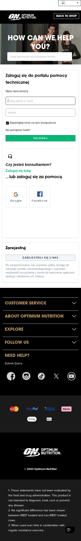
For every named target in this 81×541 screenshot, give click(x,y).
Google (16, 201)
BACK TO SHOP (66, 16)
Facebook (40, 201)
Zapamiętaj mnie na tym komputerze (33, 122)
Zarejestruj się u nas (40, 257)
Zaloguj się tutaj (18, 171)
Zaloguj (40, 138)
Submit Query (13, 363)
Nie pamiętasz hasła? (18, 130)
